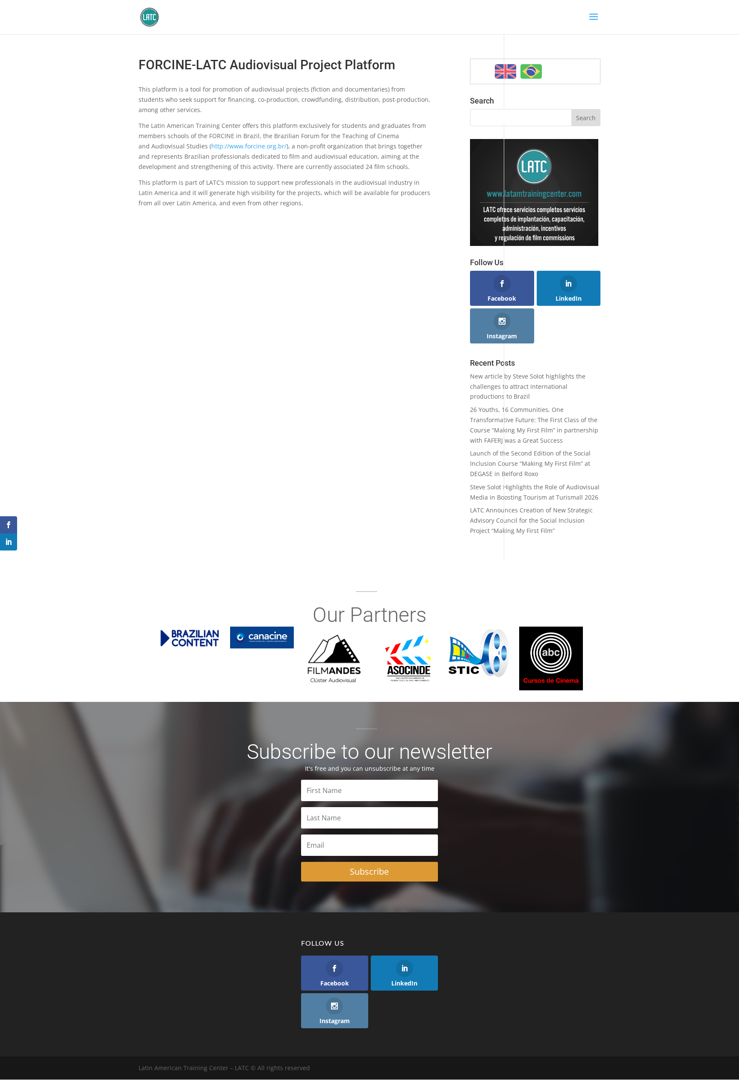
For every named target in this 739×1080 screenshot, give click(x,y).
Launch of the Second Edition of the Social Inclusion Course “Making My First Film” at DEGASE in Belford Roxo (530, 463)
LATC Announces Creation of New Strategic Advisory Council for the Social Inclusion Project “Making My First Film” (531, 520)
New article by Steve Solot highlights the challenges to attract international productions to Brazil (527, 386)
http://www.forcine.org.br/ (249, 146)
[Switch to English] (505, 71)
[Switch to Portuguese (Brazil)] (531, 71)
